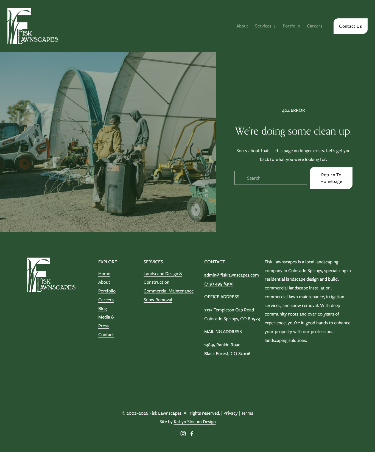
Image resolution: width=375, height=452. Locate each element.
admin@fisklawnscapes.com (231, 275)
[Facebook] (192, 433)
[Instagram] (183, 433)
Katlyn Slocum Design (195, 421)
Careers (314, 26)
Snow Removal (158, 299)
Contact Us (350, 26)
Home (104, 273)
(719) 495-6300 (219, 283)
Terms (247, 413)
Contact (106, 334)
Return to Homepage (331, 178)
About (242, 26)
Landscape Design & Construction (163, 278)
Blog (102, 308)
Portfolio (291, 26)
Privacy (230, 413)
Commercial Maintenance (169, 291)
